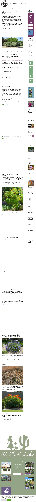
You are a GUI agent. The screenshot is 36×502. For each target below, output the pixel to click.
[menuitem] (2, 3)
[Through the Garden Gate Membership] (6, 465)
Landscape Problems (11, 78)
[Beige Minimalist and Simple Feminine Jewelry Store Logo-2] (6, 492)
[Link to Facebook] (1, 18)
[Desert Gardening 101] (6, 471)
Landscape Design (5, 78)
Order (26, 460)
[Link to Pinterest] (2, 18)
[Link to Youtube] (5, 18)
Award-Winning (30, 474)
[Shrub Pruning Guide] (6, 478)
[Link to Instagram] (3, 18)
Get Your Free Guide (30, 32)
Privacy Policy (30, 55)
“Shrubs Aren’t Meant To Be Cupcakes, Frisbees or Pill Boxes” (12, 60)
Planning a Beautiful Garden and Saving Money (11, 77)
